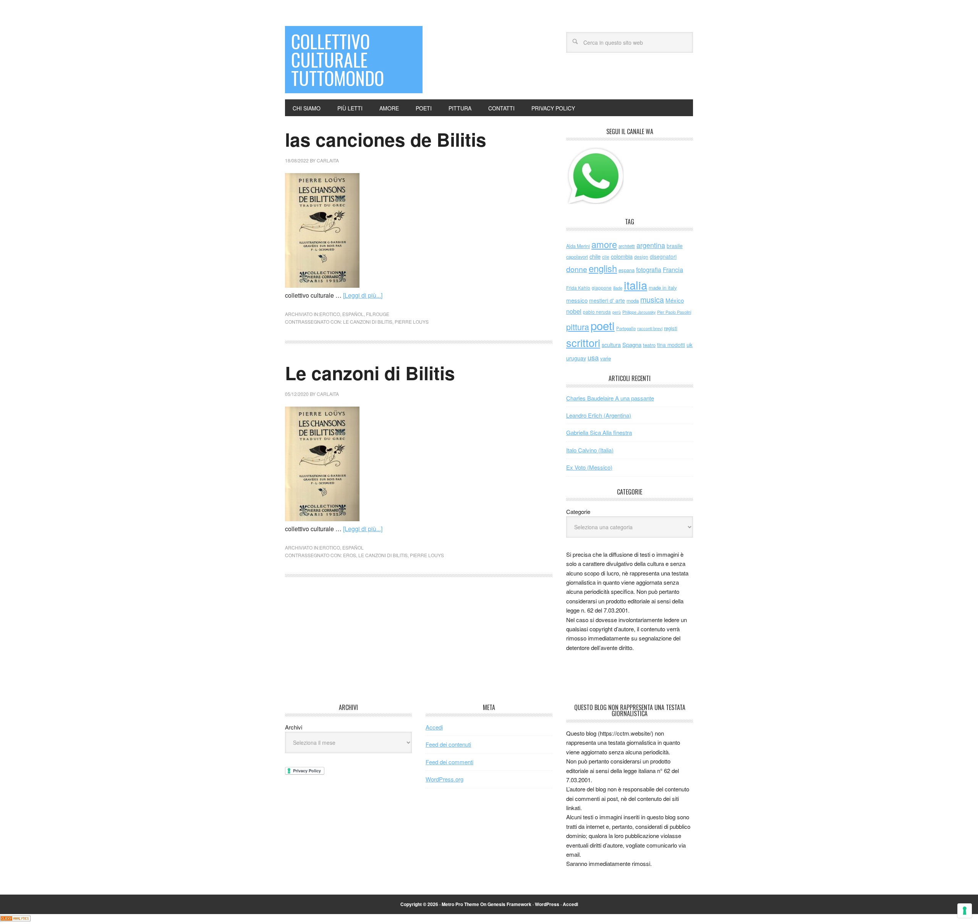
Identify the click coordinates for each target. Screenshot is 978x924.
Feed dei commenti (449, 762)
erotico (329, 314)
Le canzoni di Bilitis (367, 321)
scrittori (583, 342)
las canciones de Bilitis (385, 139)
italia (635, 285)
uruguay (576, 358)
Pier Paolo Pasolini (674, 312)
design (641, 256)
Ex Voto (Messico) (589, 467)
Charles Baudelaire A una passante (610, 398)
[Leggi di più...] (362, 295)
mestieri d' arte (607, 300)
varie (605, 358)
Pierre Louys (412, 321)
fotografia (648, 269)
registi (670, 328)
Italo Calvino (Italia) (590, 450)
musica (652, 299)
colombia (622, 256)
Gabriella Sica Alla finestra (599, 432)
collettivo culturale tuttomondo (337, 59)
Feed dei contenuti (448, 744)
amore (604, 244)
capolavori (577, 256)
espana (627, 270)
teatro (649, 345)
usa (593, 357)
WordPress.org (444, 779)
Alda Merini (578, 246)
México (674, 300)
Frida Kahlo (578, 287)
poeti (603, 325)
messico (577, 300)
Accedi (434, 727)
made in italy (663, 287)
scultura (611, 344)
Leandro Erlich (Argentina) (598, 415)
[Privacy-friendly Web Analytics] (15, 918)
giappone (602, 287)
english (603, 268)
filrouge (377, 314)
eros (349, 555)
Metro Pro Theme (460, 904)
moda (633, 300)
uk (690, 344)
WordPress (547, 904)
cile (605, 256)
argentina (650, 245)
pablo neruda (597, 312)
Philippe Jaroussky (639, 312)
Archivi (293, 727)
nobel (573, 311)
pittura (577, 326)
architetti (627, 246)
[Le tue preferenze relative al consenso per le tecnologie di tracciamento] (964, 910)
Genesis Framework (509, 904)
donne (576, 269)
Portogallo (626, 328)
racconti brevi (649, 328)
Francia (673, 269)
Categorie (578, 511)
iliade (617, 288)
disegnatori (663, 256)
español (353, 314)
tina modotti (671, 345)
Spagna (631, 344)
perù (616, 312)
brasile (675, 246)
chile (595, 256)
